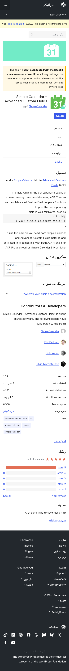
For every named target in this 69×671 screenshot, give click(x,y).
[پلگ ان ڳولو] (32, 34)
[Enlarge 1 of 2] (61, 266)
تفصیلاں (58, 128)
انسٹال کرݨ (56, 144)
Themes (28, 545)
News (62, 545)
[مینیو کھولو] (5, 5)
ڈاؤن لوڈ (60, 115)
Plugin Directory (57, 14)
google (26, 425)
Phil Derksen (51, 342)
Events (29, 573)
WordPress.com (55, 595)
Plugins (29, 551)
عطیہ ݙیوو (27, 579)
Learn (62, 567)
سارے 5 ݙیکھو (9, 411)
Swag (28, 584)
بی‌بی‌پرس (59, 606)
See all (7, 495)
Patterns (28, 557)
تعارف (62, 540)
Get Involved (25, 567)
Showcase (27, 540)
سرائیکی (53, 626)
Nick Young (52, 353)
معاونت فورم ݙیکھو (57, 520)
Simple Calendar (23, 180)
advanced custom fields (15, 418)
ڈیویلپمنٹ (57, 153)
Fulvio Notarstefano (47, 364)
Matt (61, 601)
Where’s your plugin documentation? (44, 294)
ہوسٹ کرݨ (60, 551)
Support (61, 573)
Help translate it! (13, 23)
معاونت (59, 161)
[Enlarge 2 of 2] (28, 266)
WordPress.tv (56, 584)
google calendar (12, 425)
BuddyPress (57, 612)
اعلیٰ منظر (60, 441)
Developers (59, 579)
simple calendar (12, 432)
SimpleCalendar (38, 106)
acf (31, 418)
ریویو (59, 136)
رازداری (61, 557)
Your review (59, 495)
